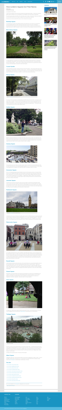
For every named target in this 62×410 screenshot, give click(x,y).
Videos (48, 400)
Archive (5, 402)
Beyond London (30, 1)
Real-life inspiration (12, 359)
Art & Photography (17, 397)
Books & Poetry (17, 399)
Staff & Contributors (7, 401)
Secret (37, 401)
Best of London (17, 398)
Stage (37, 403)
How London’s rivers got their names (12, 364)
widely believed (22, 311)
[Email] (53, 1)
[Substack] (51, 1)
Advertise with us (6, 400)
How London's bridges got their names (13, 366)
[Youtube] (49, 1)
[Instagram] (47, 1)
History (25, 1)
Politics (37, 399)
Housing (27, 401)
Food (26, 397)
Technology (48, 398)
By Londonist (45, 15)
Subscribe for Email (6, 399)
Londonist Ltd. (25, 408)
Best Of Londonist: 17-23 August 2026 (50, 14)
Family (16, 401)
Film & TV (16, 403)
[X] (43, 1)
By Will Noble (45, 26)
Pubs (17, 1)
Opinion (37, 398)
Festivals (16, 402)
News (37, 397)
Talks (47, 397)
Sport (37, 402)
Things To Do (13, 1)
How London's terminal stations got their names (14, 372)
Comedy (16, 400)
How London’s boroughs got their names (13, 369)
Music (26, 403)
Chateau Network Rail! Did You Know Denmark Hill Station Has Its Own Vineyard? (50, 48)
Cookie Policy (6, 403)
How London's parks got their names (12, 367)
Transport (21, 1)
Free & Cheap (27, 398)
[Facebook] (45, 1)
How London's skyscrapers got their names (13, 380)
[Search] (55, 1)
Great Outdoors (28, 399)
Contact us (5, 398)
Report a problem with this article (11, 385)
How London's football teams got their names (14, 375)
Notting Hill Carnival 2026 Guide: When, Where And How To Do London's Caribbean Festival (49, 36)
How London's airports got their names (13, 374)
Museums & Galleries (28, 402)
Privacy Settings (6, 404)
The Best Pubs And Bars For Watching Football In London (50, 25)
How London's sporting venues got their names (14, 377)
